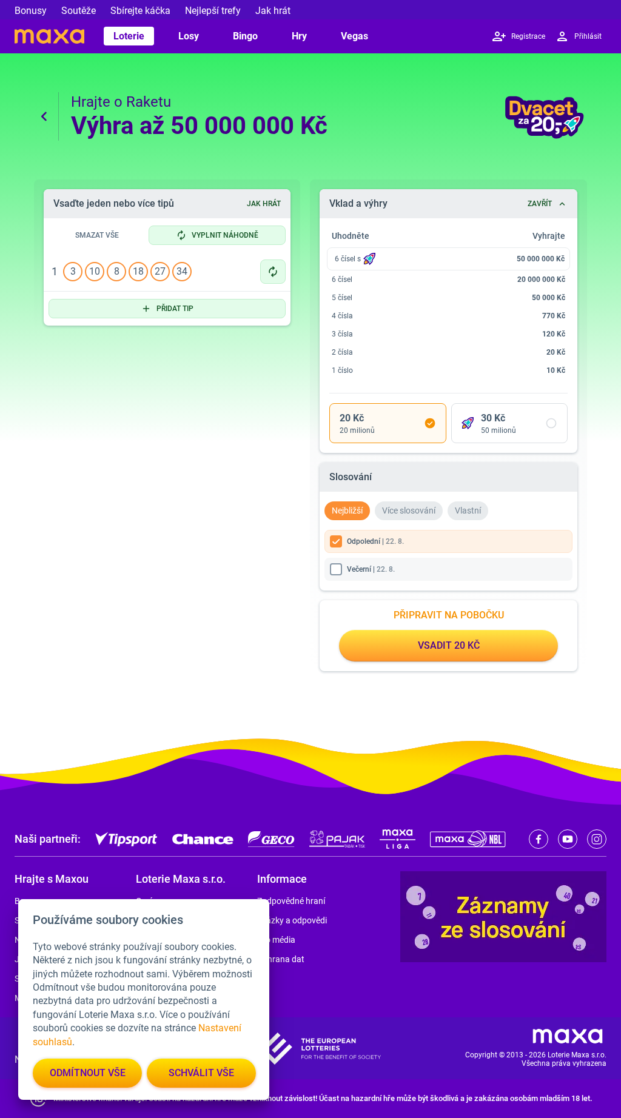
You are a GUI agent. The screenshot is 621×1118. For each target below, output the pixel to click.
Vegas (354, 36)
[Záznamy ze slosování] (503, 916)
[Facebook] (538, 839)
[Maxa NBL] (468, 839)
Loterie (128, 36)
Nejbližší (347, 510)
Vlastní (468, 510)
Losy (188, 36)
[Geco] (271, 839)
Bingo (245, 36)
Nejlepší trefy (213, 10)
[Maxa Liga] (397, 839)
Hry (299, 36)
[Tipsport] (126, 839)
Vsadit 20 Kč (449, 645)
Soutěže (78, 10)
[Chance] (202, 839)
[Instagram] (596, 839)
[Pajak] (337, 839)
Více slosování (408, 510)
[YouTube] (567, 839)
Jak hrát (272, 10)
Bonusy (31, 10)
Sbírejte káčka (140, 10)
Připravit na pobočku (449, 615)
